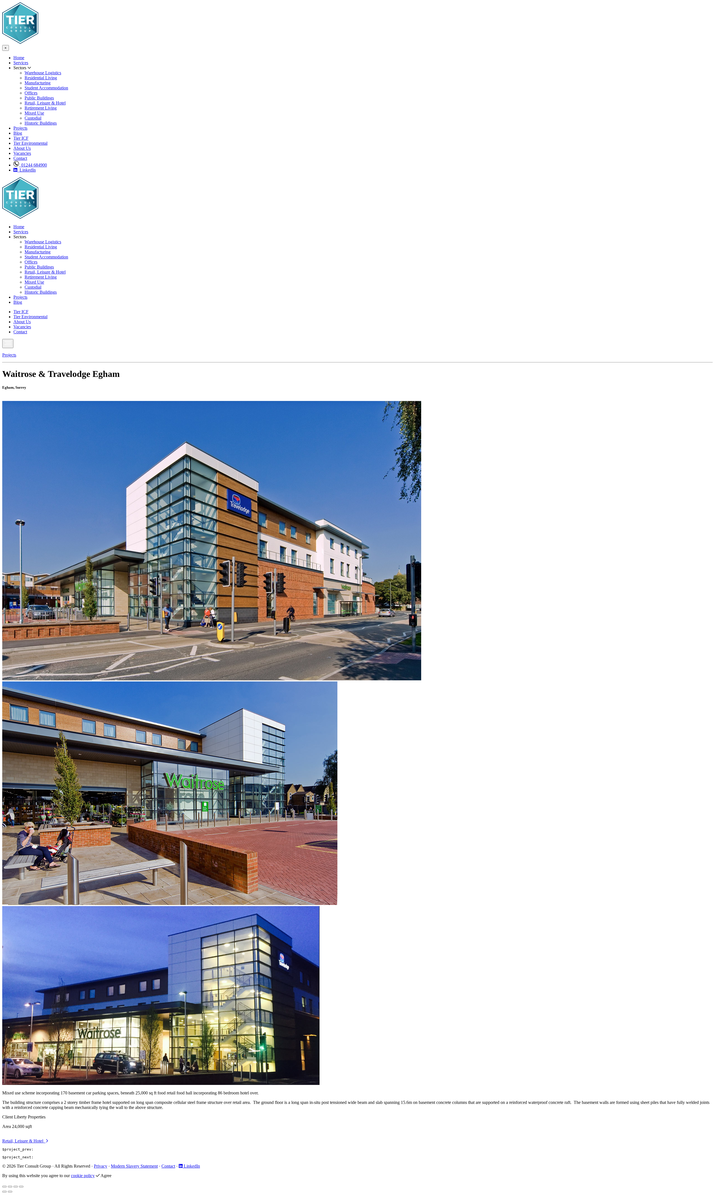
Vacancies (22, 153)
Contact (20, 158)
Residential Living (41, 77)
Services (20, 62)
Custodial (33, 118)
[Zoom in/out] (21, 1186)
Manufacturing (38, 82)
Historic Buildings (41, 123)
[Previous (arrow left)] (4, 1191)
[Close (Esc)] (4, 1186)
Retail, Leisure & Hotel (45, 103)
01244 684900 (33, 165)
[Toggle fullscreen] (15, 1186)
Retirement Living (41, 108)
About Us (22, 148)
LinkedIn (26, 170)
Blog (17, 133)
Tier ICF (20, 138)
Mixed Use (34, 113)
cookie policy (83, 1175)
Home (18, 57)
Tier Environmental (30, 143)
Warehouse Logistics (43, 72)
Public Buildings (39, 98)
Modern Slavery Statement (134, 1166)
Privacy (100, 1166)
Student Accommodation (46, 87)
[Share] (10, 1186)
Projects (20, 128)
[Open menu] (7, 343)
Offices (31, 93)
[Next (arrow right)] (10, 1191)
